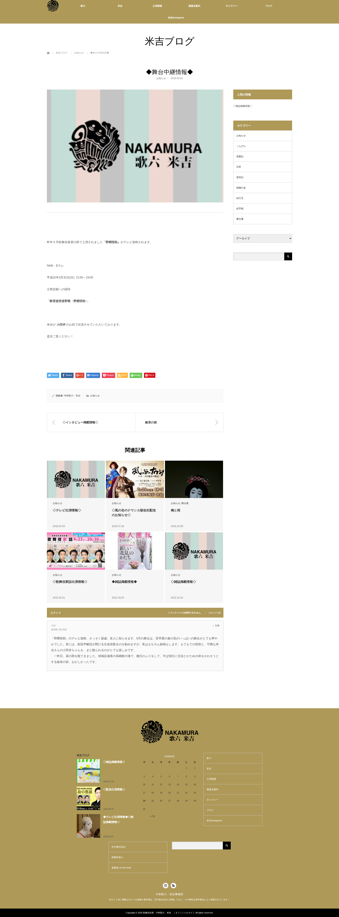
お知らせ (79, 52)
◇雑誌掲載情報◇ (183, 581)
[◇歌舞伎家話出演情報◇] (76, 551)
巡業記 (239, 156)
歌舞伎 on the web (121, 867)
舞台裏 (185, 503)
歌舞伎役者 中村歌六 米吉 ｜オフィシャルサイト (169, 913)
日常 (238, 167)
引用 (217, 625)
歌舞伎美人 (117, 857)
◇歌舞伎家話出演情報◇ (70, 581)
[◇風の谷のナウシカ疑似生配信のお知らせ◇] (135, 479)
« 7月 (152, 816)
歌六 (83, 6)
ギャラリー (232, 6)
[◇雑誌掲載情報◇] (194, 551)
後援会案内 (194, 6)
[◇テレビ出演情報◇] (76, 479)
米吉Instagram (176, 17)
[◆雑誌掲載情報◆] (135, 551)
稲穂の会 (241, 187)
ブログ (268, 6)
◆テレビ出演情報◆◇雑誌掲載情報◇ (118, 819)
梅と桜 (175, 510)
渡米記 (239, 177)
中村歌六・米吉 (72, 395)
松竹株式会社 (119, 847)
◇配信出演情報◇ (114, 789)
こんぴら (241, 146)
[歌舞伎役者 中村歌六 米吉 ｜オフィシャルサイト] (53, 6)
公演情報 (157, 6)
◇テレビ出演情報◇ (67, 510)
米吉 (120, 6)
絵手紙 (239, 208)
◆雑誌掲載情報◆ (124, 581)
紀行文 (239, 198)
